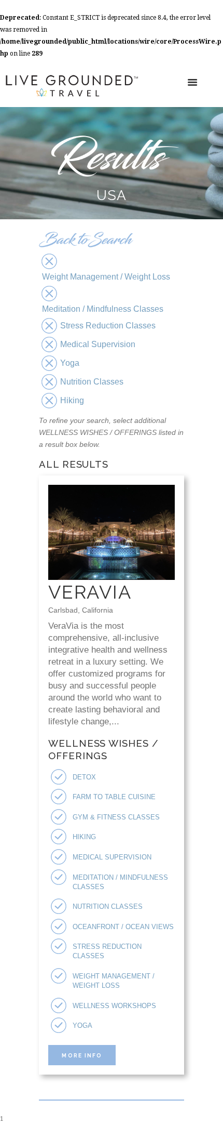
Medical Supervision (112, 857)
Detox (84, 777)
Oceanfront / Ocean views (123, 927)
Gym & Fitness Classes (116, 817)
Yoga (82, 1025)
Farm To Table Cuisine (114, 797)
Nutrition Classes (108, 906)
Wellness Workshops (114, 1006)
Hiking (84, 837)
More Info (82, 1055)
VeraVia (90, 592)
